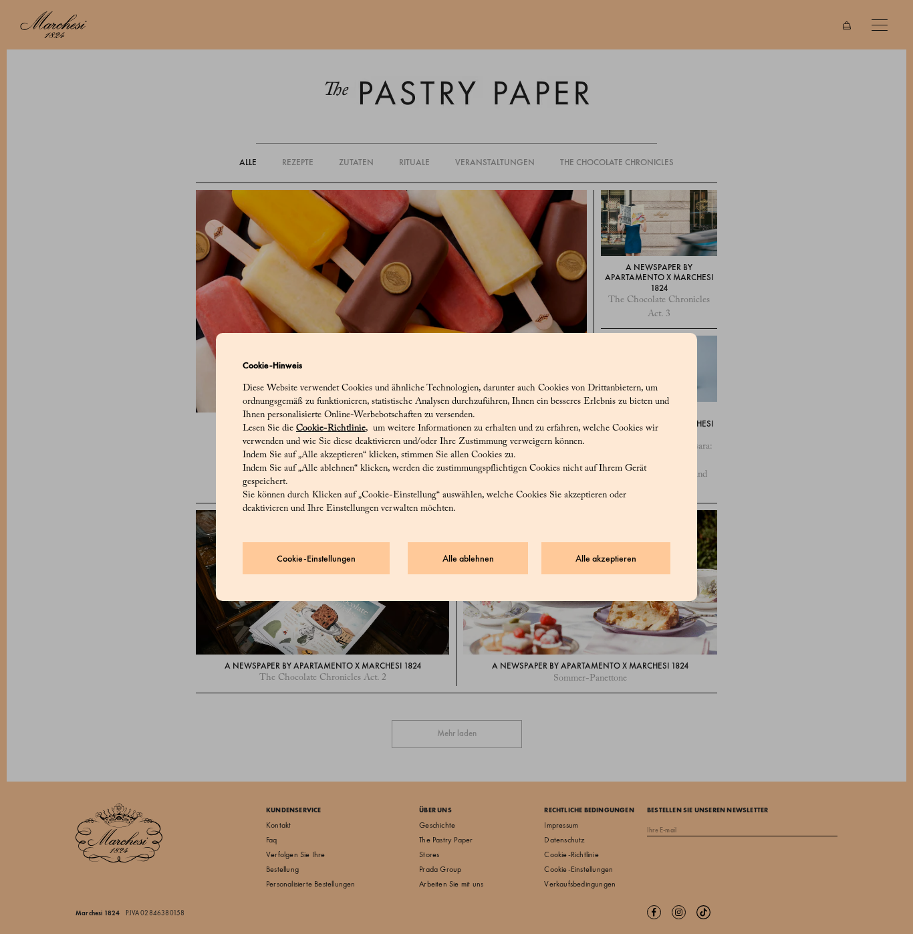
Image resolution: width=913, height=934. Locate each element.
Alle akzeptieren (605, 558)
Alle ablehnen (468, 558)
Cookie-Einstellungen (316, 558)
